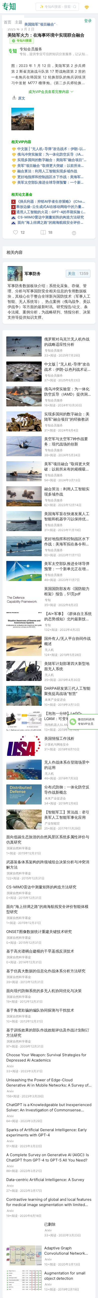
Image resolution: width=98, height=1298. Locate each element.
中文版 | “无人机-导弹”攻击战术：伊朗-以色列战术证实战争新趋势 (67, 369)
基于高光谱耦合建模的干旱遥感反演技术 (40, 951)
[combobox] (57, 6)
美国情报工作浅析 (59, 738)
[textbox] (57, 7)
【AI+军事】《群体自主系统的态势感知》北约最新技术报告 (68, 619)
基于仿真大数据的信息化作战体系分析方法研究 (45, 971)
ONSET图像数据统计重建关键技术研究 (39, 931)
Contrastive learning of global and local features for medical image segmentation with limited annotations (48, 1204)
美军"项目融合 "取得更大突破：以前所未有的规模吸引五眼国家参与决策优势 (67, 469)
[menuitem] (7, 21)
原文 (21, 98)
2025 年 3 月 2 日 (21, 29)
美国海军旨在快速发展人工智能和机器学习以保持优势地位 (66, 519)
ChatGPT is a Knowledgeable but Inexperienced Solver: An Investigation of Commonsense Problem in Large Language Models (48, 1110)
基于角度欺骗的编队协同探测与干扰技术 (40, 1010)
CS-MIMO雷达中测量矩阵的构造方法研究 (41, 887)
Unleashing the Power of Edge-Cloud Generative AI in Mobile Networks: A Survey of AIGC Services (47, 1085)
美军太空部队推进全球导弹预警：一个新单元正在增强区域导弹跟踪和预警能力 (66, 568)
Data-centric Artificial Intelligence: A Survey (45, 1179)
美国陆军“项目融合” (40, 24)
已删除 (50, 1224)
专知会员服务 (31, 48)
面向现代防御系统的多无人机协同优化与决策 (44, 990)
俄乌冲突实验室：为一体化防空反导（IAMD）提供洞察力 (67, 394)
